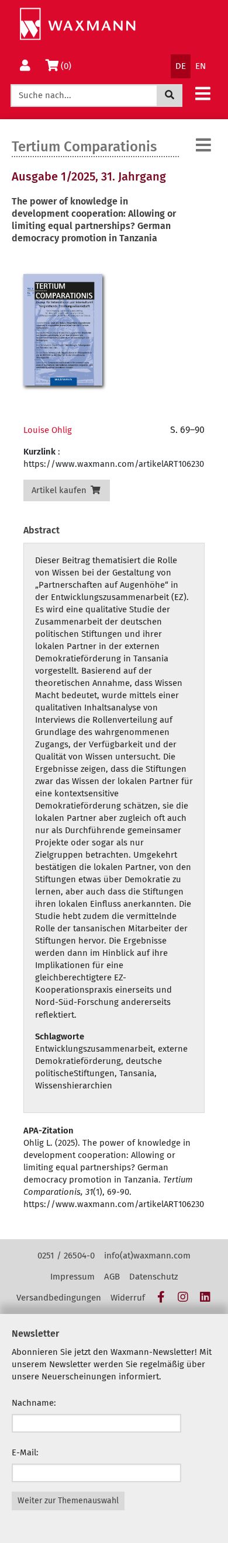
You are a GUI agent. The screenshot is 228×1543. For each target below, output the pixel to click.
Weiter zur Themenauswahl (68, 1501)
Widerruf (127, 1297)
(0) (68, 65)
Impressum (72, 1276)
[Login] (25, 66)
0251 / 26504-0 (66, 1255)
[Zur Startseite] (77, 24)
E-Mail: (25, 1452)
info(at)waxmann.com (147, 1255)
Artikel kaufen (60, 490)
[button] (203, 93)
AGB (112, 1276)
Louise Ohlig (47, 430)
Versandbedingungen (58, 1297)
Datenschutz (153, 1276)
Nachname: (34, 1403)
